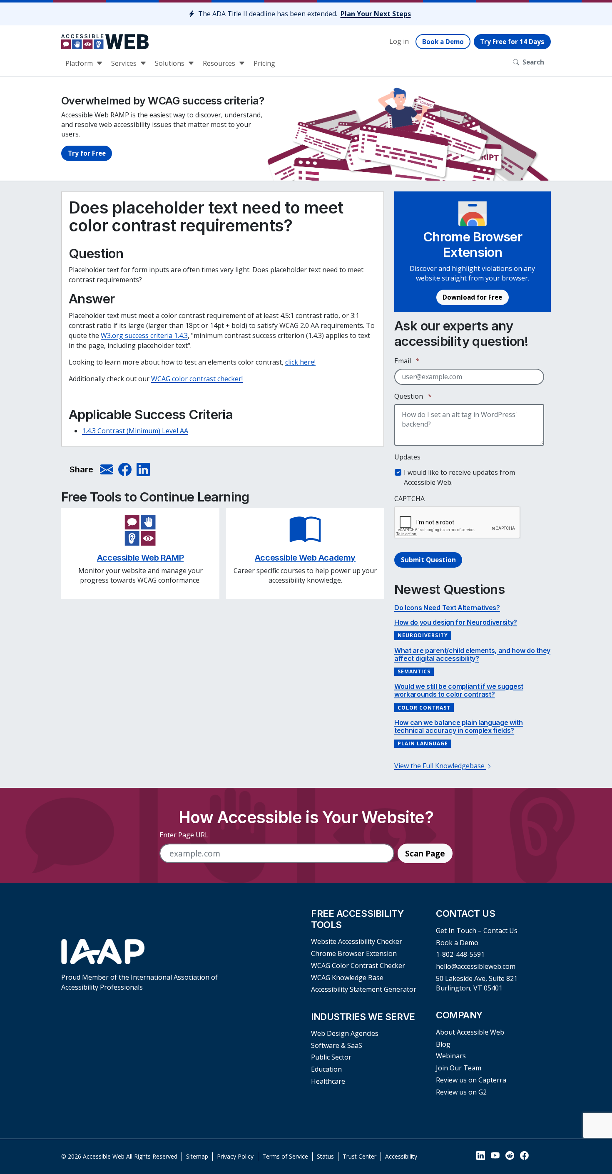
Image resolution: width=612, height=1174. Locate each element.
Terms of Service (285, 1156)
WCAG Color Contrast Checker (358, 965)
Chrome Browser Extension (354, 953)
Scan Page (425, 853)
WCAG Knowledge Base (347, 977)
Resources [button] (220, 63)
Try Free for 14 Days (512, 41)
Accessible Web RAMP (140, 558)
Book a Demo (443, 41)
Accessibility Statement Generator (363, 989)
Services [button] (124, 63)
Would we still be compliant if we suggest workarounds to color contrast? (458, 690)
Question (413, 396)
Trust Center (359, 1156)
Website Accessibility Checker (356, 941)
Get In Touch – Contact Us (476, 930)
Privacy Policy (235, 1156)
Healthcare (328, 1081)
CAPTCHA (409, 498)
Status (325, 1156)
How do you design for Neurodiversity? (455, 622)
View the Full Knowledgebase (440, 765)
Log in (399, 41)
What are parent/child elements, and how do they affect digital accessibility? (472, 654)
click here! (300, 362)
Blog (443, 1044)
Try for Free (87, 153)
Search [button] (533, 62)
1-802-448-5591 (460, 954)
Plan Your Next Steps (376, 13)
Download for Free (472, 297)
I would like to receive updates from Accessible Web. (459, 477)
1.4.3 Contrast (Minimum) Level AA (135, 430)
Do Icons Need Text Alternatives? (447, 607)
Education (326, 1069)
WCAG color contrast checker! (197, 378)
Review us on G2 (461, 1092)
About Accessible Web (470, 1032)
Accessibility (401, 1156)
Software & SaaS (336, 1045)
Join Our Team (458, 1067)
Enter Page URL (184, 834)
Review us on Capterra (471, 1080)
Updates (407, 457)
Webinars (451, 1055)
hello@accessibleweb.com (475, 966)
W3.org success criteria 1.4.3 (144, 335)
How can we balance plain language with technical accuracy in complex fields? (458, 726)
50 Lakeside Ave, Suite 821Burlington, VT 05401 (476, 983)
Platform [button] (80, 63)
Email (407, 360)
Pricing (264, 63)
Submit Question (428, 560)
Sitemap (197, 1156)
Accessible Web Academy (305, 558)
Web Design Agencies (344, 1033)
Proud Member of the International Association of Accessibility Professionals (139, 982)
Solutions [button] (170, 63)
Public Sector (331, 1057)
